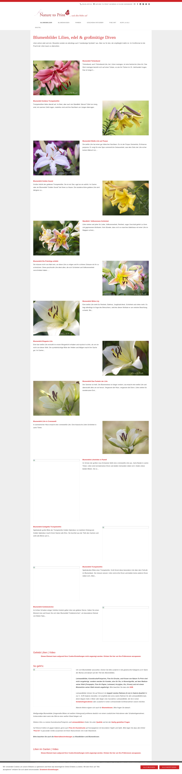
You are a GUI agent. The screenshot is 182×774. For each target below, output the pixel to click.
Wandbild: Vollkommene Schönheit (95, 221)
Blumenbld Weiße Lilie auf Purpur (95, 141)
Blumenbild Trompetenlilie (92, 567)
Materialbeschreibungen (63, 737)
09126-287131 (87, 4)
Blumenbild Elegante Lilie (43, 341)
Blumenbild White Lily (90, 301)
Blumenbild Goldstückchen (43, 607)
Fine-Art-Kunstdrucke (77, 728)
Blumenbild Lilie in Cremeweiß (44, 421)
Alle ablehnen (149, 767)
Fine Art (37, 731)
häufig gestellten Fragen (120, 722)
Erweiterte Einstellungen (49, 769)
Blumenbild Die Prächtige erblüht (45, 261)
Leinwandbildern (78, 722)
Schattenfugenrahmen (84, 702)
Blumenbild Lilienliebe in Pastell (94, 460)
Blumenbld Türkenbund (91, 61)
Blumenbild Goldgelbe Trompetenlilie (47, 527)
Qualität (99, 722)
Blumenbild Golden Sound (43, 181)
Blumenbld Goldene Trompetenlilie (46, 101)
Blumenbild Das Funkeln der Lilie (94, 381)
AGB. (131, 687)
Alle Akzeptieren (169, 767)
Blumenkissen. (107, 708)
